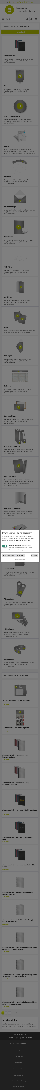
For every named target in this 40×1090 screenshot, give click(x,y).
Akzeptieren (20, 555)
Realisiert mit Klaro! (20, 559)
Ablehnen (34, 555)
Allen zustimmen (8, 555)
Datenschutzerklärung (23, 541)
